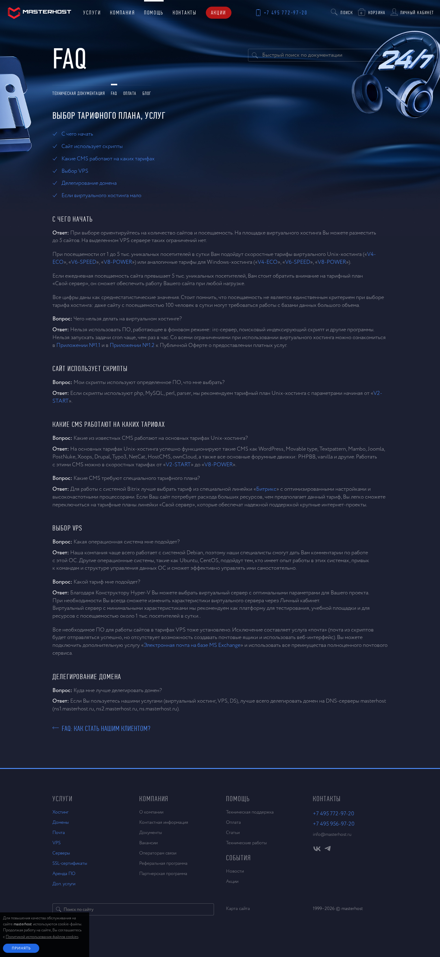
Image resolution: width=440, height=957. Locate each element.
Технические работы (246, 843)
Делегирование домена (89, 183)
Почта (58, 832)
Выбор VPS (74, 171)
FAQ (114, 93)
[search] (58, 909)
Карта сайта (238, 908)
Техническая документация (78, 93)
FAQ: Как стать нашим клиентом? (105, 728)
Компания (122, 13)
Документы (150, 832)
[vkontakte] (317, 850)
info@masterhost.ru (332, 834)
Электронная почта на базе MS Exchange (192, 645)
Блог (147, 93)
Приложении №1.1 (78, 345)
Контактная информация (163, 822)
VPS (56, 843)
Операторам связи (157, 853)
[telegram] (327, 850)
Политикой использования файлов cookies (42, 937)
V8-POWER (118, 262)
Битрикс (266, 489)
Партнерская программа (163, 873)
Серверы (61, 853)
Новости (235, 871)
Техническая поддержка (250, 812)
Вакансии (148, 843)
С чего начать (77, 134)
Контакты (185, 13)
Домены (60, 822)
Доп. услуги (63, 884)
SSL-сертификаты (69, 863)
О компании (151, 812)
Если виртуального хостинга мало (101, 195)
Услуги (92, 13)
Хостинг (60, 812)
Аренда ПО (63, 873)
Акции (219, 13)
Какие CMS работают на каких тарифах (108, 159)
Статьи (233, 832)
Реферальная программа (163, 863)
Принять (21, 948)
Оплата (130, 93)
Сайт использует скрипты (92, 146)
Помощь (154, 13)
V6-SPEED (83, 262)
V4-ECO (268, 262)
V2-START (178, 464)
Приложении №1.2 (132, 345)
